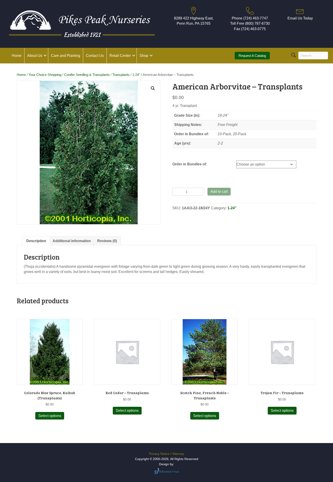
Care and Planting (65, 56)
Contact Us (95, 56)
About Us (34, 56)
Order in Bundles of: (189, 164)
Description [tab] (36, 241)
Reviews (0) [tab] (107, 241)
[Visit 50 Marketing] (166, 471)
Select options (49, 416)
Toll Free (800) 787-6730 (250, 23)
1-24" (136, 75)
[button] (45, 55)
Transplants (121, 75)
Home (17, 56)
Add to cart (219, 191)
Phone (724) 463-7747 (250, 18)
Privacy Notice (159, 453)
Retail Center (120, 56)
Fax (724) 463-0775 (250, 29)
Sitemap (178, 453)
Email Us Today (300, 18)
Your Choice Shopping (45, 75)
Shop (144, 56)
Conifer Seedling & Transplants (87, 75)
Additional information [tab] (72, 241)
